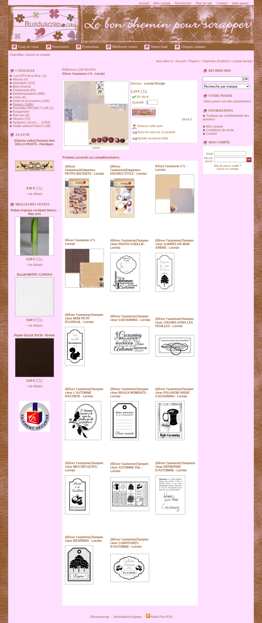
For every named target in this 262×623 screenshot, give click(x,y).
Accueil (144, 3)
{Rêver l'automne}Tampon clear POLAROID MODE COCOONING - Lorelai (174, 392)
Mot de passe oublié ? (227, 165)
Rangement (21, 111)
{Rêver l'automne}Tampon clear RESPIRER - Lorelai (84, 539)
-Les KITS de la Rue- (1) (29, 76)
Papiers (194, 61)
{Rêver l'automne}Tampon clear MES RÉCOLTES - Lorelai (84, 466)
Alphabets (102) (24, 83)
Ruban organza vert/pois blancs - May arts (34, 212)
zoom (96, 148)
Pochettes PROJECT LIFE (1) (33, 108)
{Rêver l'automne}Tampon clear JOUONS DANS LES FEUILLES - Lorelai (174, 322)
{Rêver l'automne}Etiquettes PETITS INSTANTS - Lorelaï (84, 170)
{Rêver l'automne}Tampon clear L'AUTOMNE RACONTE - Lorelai (84, 392)
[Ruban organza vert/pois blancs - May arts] (34, 254)
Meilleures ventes (124, 47)
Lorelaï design (243, 61)
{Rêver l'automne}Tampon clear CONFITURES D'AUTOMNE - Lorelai (129, 543)
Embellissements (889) (29, 94)
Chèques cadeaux (192, 47)
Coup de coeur (28, 47)
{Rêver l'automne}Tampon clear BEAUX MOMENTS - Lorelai (129, 392)
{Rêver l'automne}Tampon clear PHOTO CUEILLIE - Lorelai (129, 244)
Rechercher (183, 3)
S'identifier (16, 55)
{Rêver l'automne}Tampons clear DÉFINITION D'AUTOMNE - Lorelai (175, 466)
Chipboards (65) (24, 90)
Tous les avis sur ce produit (156, 132)
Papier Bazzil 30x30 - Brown (34, 335)
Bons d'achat (22, 86)
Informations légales (128, 617)
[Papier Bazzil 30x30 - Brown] (34, 376)
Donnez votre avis (149, 126)
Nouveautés (60, 47)
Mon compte (162, 3)
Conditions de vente (220, 130)
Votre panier (240, 3)
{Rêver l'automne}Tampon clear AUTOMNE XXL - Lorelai (129, 467)
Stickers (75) (21, 119)
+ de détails (34, 194)
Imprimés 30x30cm (216, 61)
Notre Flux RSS (161, 617)
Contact (222, 3)
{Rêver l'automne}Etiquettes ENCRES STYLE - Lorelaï (128, 170)
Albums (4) (20, 79)
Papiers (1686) (23, 104)
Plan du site (204, 3)
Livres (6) (19, 97)
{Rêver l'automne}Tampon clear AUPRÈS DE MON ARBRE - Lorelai (174, 244)
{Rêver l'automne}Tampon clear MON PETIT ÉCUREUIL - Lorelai (84, 318)
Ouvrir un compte (38, 55)
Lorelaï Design (154, 83)
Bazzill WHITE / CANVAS (34, 274)
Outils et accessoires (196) (31, 101)
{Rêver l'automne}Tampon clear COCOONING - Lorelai (130, 318)
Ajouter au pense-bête (152, 138)
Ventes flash (158, 47)
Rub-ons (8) (21, 115)
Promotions (90, 47)
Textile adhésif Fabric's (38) (32, 126)
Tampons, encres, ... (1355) (31, 122)
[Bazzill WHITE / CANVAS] (34, 315)
